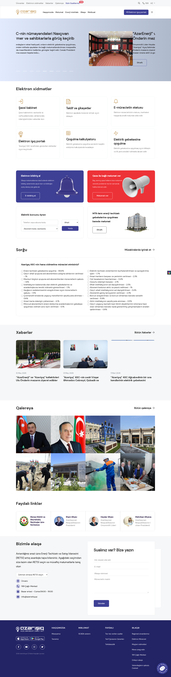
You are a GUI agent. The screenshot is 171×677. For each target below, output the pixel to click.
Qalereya (59, 3)
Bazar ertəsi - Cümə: (37, 591)
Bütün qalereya (143, 408)
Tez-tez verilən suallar (114, 634)
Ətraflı (23, 62)
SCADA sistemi (84, 634)
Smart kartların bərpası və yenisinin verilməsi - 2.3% (113, 276)
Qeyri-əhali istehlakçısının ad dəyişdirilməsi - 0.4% (113, 290)
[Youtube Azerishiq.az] (26, 646)
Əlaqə (83, 12)
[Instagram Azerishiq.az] (34, 646)
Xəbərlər (49, 3)
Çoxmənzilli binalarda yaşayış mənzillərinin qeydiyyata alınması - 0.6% (53, 297)
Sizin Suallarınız (72, 3)
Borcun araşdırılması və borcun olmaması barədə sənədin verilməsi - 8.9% (116, 297)
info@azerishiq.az (29, 596)
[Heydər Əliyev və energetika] (68, 434)
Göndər (101, 603)
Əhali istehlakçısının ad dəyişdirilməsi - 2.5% (110, 284)
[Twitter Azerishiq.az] (42, 646)
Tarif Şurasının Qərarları (114, 639)
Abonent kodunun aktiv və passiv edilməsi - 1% (111, 287)
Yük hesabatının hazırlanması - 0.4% (106, 279)
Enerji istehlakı (71, 12)
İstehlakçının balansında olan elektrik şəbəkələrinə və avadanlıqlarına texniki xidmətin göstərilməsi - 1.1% (48, 286)
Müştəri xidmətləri (139, 644)
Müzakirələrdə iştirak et (138, 249)
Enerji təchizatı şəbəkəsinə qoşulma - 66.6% (44, 271)
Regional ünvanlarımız (140, 634)
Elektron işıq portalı (137, 12)
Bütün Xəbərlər (143, 332)
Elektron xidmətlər (34, 3)
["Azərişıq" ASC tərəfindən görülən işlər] (68, 472)
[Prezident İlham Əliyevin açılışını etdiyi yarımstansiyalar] (33, 434)
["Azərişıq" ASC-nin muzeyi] (103, 434)
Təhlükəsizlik (110, 644)
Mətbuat (91, 12)
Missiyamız (56, 634)
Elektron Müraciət (139, 639)
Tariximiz (55, 639)
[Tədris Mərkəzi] (137, 434)
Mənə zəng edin (138, 649)
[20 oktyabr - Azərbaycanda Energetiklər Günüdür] (103, 472)
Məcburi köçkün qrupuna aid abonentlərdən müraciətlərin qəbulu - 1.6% (53, 280)
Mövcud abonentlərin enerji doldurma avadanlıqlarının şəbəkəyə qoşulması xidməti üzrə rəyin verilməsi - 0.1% (53, 305)
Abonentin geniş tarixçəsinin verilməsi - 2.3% (110, 293)
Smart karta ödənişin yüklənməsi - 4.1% (41, 301)
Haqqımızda (48, 12)
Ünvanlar (20, 3)
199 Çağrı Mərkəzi (139, 655)
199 (146, 3)
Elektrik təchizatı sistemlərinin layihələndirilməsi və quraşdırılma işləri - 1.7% (119, 272)
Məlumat (59, 12)
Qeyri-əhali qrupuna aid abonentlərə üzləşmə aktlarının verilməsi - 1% (53, 275)
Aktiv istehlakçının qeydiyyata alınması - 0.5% (111, 301)
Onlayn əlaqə (137, 660)
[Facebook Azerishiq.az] (18, 646)
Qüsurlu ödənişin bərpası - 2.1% (104, 282)
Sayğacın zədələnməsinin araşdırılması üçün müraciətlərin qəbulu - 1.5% (50, 291)
